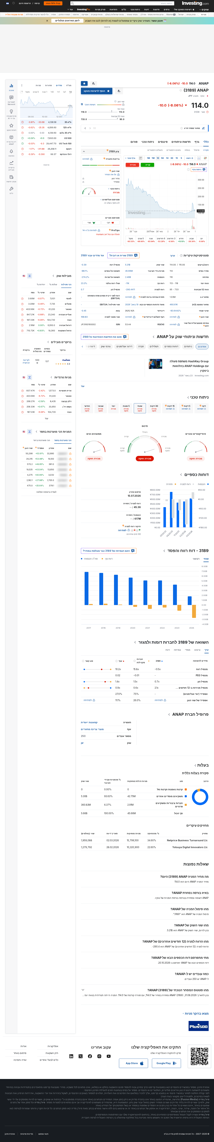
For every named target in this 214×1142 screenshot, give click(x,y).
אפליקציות (53, 997)
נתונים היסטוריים (174, 101)
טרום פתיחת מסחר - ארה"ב (152, 14)
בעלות (187, 101)
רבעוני (196, 510)
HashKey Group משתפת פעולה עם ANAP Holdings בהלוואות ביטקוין (189, 317)
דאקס (68, 100)
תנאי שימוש (43, 1085)
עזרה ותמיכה (20, 1011)
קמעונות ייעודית (89, 674)
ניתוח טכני (147, 93)
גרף (197, 93)
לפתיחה (159, 651)
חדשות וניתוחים (181, 93)
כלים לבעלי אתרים (49, 1011)
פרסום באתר (20, 1004)
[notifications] (14, 3)
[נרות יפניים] (205, 110)
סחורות (48, 37)
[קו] (199, 110)
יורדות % (41, 236)
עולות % (53, 236)
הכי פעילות (66, 236)
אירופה (76, 14)
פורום (134, 93)
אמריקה (85, 14)
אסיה (53, 14)
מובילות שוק (64, 227)
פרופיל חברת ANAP (190, 666)
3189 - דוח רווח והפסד (188, 502)
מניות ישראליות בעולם (114, 14)
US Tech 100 (65, 95)
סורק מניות (100, 9)
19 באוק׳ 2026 (131, 256)
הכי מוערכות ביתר (41, 392)
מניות (203, 14)
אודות (23, 997)
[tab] (201, 360)
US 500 (67, 90)
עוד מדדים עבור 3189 (92, 207)
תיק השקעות (52, 1004)
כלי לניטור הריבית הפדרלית (37, 14)
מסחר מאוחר (132, 14)
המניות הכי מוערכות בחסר (55, 383)
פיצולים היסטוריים (155, 101)
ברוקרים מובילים (61, 293)
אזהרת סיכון (10, 1085)
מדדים (59, 37)
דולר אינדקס (65, 106)
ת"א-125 (67, 79)
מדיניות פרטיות (26, 1085)
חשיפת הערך (90, 56)
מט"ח (68, 37)
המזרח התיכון (64, 14)
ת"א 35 (68, 74)
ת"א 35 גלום (65, 84)
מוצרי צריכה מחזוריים (92, 680)
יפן (82, 694)
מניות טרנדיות (63, 329)
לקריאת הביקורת (26, 313)
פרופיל (196, 101)
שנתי (206, 510)
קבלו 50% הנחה (53, 3)
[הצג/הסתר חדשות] (140, 110)
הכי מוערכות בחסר (62, 392)
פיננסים (163, 93)
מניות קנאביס (96, 14)
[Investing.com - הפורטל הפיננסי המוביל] (195, 3)
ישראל (181, 14)
